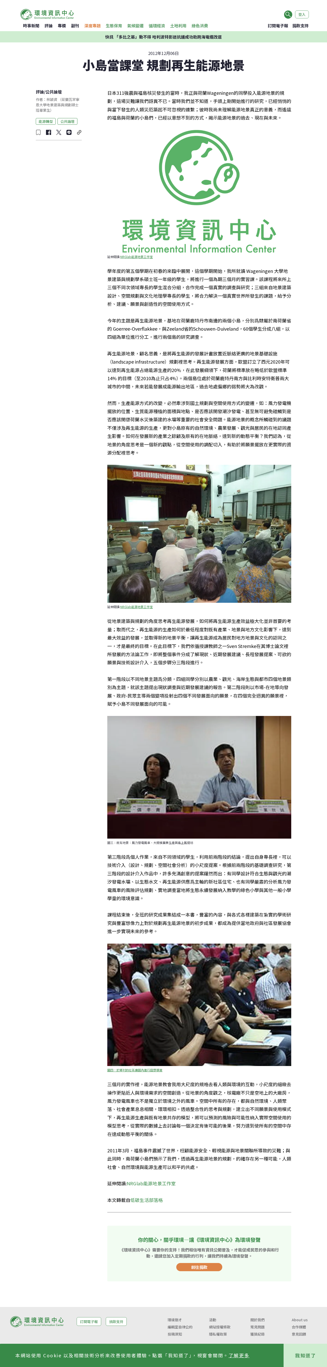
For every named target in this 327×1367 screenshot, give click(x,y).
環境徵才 (175, 1319)
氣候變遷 (135, 25)
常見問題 (257, 1326)
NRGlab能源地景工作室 (136, 256)
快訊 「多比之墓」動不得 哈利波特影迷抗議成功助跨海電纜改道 (163, 37)
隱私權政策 (218, 1334)
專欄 (62, 25)
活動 (212, 1319)
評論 (48, 25)
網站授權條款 (219, 1326)
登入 (302, 14)
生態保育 (114, 25)
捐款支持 (300, 25)
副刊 (75, 25)
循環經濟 (157, 25)
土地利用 (178, 25)
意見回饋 (299, 1334)
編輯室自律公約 (180, 1326)
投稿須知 (175, 1334)
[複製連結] (79, 132)
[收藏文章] (38, 132)
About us (300, 1319)
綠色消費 (200, 25)
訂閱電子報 (278, 25)
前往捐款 (199, 1267)
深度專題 (92, 25)
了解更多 (239, 1355)
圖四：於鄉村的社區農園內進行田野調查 (134, 1070)
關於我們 (257, 1319)
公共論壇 (53, 92)
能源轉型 (46, 121)
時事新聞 (31, 25)
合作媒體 (299, 1326)
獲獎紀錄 (257, 1334)
